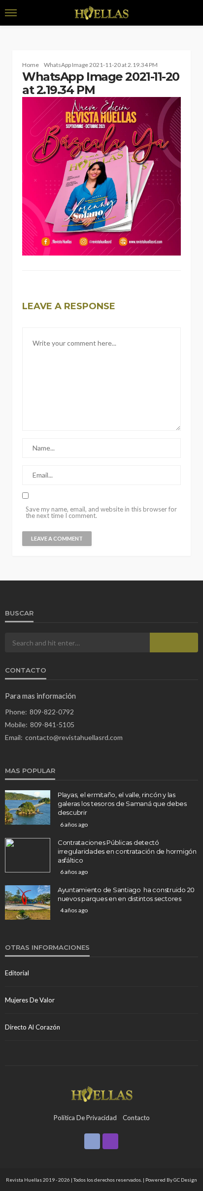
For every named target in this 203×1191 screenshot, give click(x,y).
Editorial (17, 973)
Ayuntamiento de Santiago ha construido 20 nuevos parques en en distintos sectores (126, 894)
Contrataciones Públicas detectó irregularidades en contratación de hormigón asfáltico (127, 851)
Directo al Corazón (32, 1027)
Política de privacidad (85, 1118)
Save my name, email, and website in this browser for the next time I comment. (101, 512)
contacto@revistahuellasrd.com (74, 737)
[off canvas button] (11, 13)
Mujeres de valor (30, 1000)
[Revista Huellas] (102, 1093)
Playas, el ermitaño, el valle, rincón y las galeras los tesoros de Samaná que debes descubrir (122, 803)
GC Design (185, 1180)
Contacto (136, 1118)
